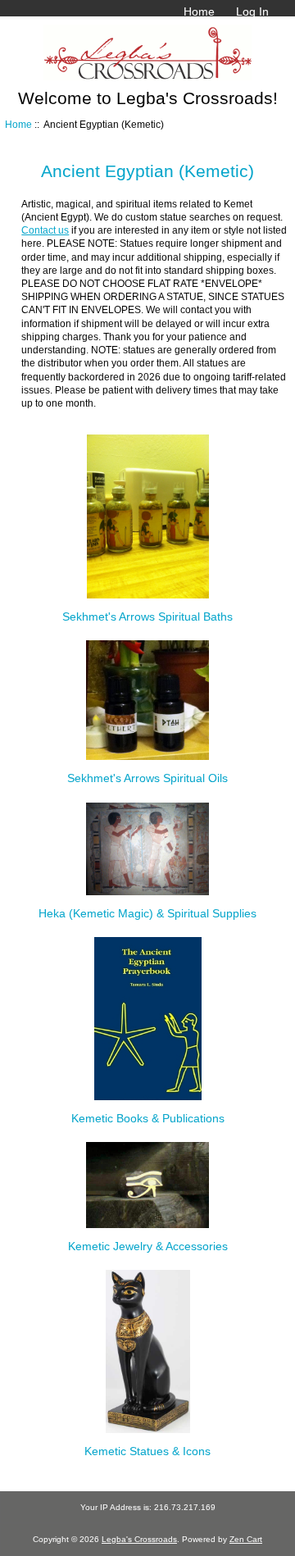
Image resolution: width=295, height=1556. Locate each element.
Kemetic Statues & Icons (147, 1451)
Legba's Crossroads (139, 1539)
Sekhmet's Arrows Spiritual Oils (147, 778)
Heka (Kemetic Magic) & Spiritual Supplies (147, 913)
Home (199, 11)
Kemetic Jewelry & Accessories (148, 1246)
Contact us (45, 230)
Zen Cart (245, 1539)
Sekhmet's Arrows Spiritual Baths (147, 616)
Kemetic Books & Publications (148, 1118)
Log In (252, 11)
